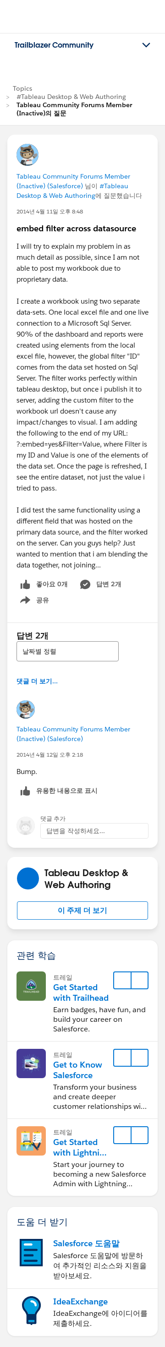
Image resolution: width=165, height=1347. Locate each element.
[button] (82, 910)
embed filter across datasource (76, 228)
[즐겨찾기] (122, 980)
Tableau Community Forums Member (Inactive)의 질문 (74, 109)
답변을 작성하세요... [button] (75, 831)
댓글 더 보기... (37, 681)
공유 (33, 602)
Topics (22, 88)
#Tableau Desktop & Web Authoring (71, 97)
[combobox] (67, 651)
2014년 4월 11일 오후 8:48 (49, 211)
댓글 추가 (53, 819)
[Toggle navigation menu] (146, 45)
